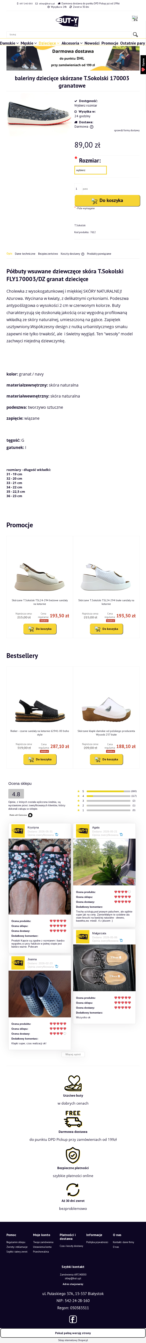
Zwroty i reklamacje (17, 1247)
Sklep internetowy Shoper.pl (73, 1340)
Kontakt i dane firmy (123, 1242)
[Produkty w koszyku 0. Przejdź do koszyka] (136, 18)
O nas (116, 1247)
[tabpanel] (73, 382)
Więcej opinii (73, 1054)
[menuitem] (10, 42)
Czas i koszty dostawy (71, 1246)
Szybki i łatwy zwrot (16, 1251)
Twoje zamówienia (43, 1242)
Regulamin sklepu (15, 1242)
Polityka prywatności (97, 1242)
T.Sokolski (80, 225)
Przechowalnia (41, 1251)
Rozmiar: (87, 160)
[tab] (10, 253)
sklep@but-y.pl (47, 3)
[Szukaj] (135, 34)
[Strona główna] (67, 21)
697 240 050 (26, 3)
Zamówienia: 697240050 (73, 1274)
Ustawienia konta (42, 1247)
